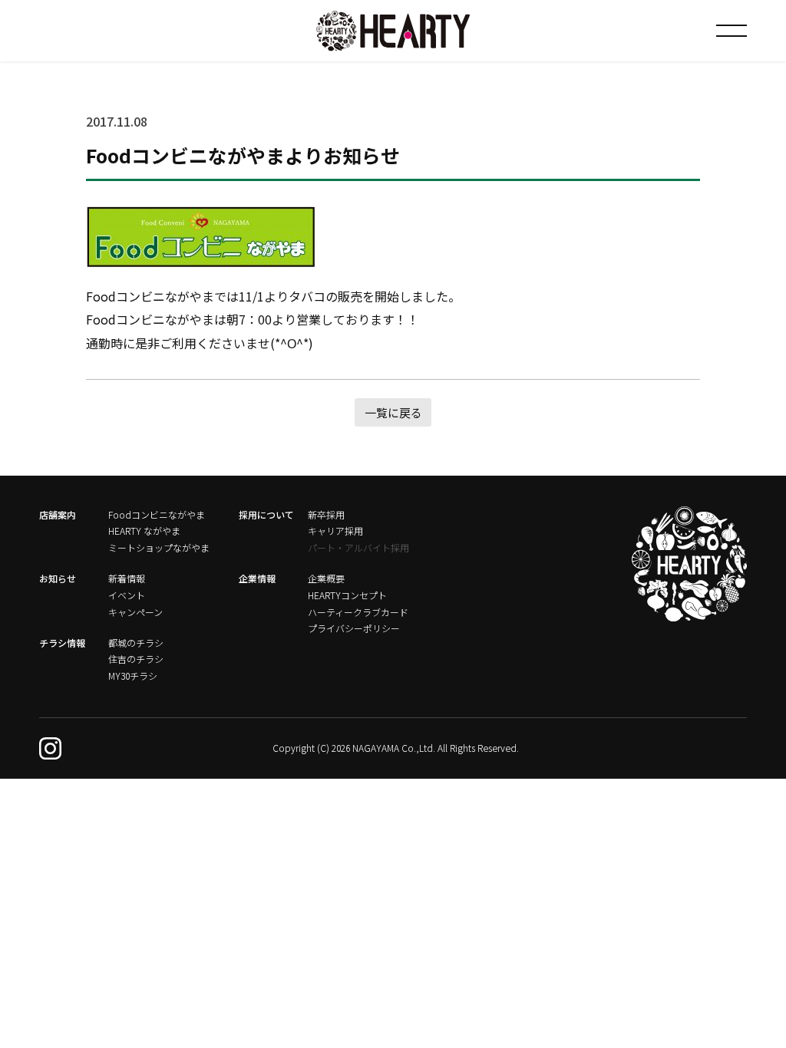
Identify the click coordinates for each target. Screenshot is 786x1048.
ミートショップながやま (159, 547)
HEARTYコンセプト (347, 594)
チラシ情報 (62, 642)
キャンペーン (135, 611)
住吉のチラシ (135, 658)
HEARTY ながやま (144, 530)
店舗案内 (57, 514)
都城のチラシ (135, 642)
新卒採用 (326, 514)
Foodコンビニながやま (156, 514)
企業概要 (326, 578)
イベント (126, 594)
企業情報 (257, 578)
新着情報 (126, 578)
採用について (266, 514)
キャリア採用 (335, 530)
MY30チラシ (132, 675)
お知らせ (57, 578)
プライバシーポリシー (354, 627)
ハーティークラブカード (358, 611)
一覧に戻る (393, 412)
